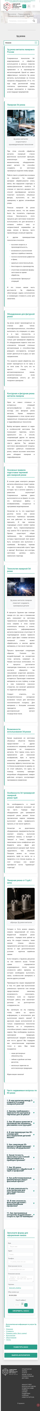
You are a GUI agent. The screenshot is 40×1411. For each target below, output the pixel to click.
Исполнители (10, 1335)
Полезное (25, 1395)
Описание (9, 1329)
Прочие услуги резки (16, 16)
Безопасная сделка (29, 1386)
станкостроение (28, 1376)
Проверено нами (28, 1388)
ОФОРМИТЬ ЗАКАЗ (21, 1311)
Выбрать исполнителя (21, 1355)
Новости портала (28, 1397)
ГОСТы (8, 1340)
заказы (24, 1371)
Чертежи (11, 1284)
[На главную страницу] (12, 10)
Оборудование (11, 1337)
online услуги (27, 1374)
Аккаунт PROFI (27, 1384)
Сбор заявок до (13, 1292)
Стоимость (10, 1331)
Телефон (11, 1258)
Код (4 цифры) (21, 1300)
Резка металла (24, 14)
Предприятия (27, 1369)
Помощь (25, 1390)
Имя (9, 1243)
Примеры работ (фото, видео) (16, 1333)
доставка (25, 1378)
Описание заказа (14, 1274)
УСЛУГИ (24, 1373)
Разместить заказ (21, 1347)
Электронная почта (15, 1266)
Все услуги (12, 14)
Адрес (10, 1251)
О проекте (20, 1403)
